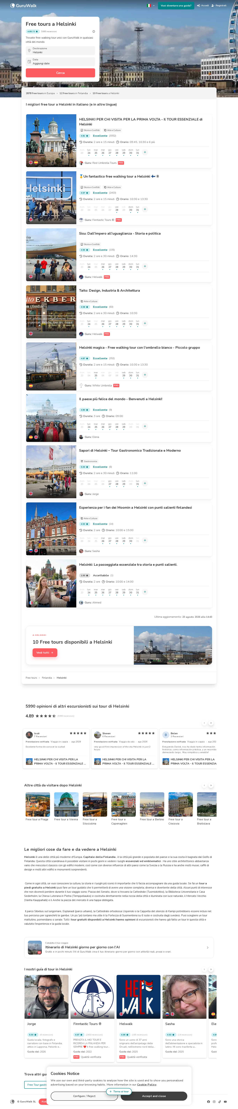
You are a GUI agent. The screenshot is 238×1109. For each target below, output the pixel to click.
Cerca (60, 73)
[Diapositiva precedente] (204, 723)
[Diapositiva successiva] (211, 723)
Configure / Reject (84, 1096)
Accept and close (154, 1096)
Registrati (221, 5)
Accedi (205, 5)
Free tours (31, 677)
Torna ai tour (121, 1091)
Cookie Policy (146, 1085)
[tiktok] (219, 1101)
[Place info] (93, 31)
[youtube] (225, 1101)
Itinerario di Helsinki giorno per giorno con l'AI (82, 947)
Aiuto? (45, 1101)
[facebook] (208, 1101)
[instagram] (214, 1101)
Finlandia (47, 677)
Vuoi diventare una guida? (176, 5)
